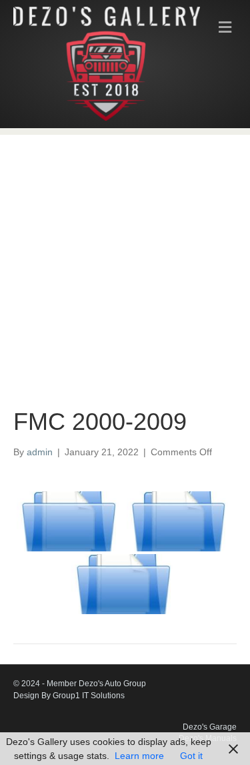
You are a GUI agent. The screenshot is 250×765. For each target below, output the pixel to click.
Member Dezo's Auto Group (96, 683)
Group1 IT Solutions (89, 695)
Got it (191, 755)
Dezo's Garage (210, 727)
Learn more (139, 755)
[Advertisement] (125, 260)
